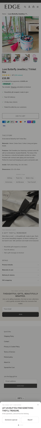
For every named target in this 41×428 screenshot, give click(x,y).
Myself (30, 420)
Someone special (11, 420)
